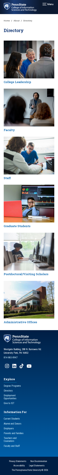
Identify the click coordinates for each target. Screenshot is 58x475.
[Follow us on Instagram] (7, 367)
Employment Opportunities (10, 397)
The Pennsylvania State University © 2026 (30, 470)
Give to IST (9, 403)
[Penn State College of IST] (22, 7)
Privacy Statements (17, 461)
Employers (9, 428)
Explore (9, 379)
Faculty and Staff (12, 445)
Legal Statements (37, 465)
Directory (27, 20)
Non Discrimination (38, 461)
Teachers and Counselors (10, 439)
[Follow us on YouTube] (29, 367)
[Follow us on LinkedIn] (14, 367)
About (17, 20)
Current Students (12, 418)
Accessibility (19, 465)
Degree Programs (12, 385)
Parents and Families (14, 433)
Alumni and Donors (12, 423)
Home (7, 20)
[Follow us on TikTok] (21, 367)
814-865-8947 (10, 357)
